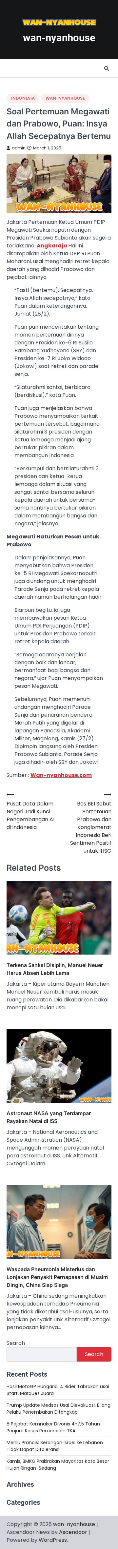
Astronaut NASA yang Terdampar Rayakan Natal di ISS (49, 1117)
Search (16, 1343)
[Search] (106, 68)
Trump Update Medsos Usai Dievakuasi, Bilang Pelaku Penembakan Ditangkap (58, 1408)
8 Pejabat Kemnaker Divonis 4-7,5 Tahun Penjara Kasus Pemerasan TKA (53, 1427)
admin (19, 148)
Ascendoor (73, 1532)
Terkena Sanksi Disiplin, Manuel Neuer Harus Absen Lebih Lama (55, 969)
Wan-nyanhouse (65, 98)
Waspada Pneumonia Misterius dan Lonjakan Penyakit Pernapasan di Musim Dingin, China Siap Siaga (57, 1277)
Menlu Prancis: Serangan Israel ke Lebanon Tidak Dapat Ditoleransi (55, 1446)
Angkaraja (52, 245)
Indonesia (23, 98)
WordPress (53, 1540)
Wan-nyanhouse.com (61, 775)
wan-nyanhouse (59, 38)
